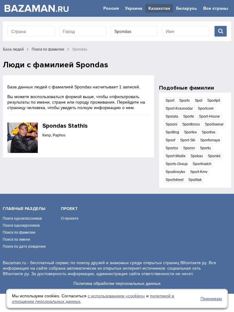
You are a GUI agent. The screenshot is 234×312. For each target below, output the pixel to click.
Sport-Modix (175, 156)
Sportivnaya (210, 140)
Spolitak (195, 180)
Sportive (208, 132)
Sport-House (209, 116)
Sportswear (214, 124)
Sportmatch (202, 164)
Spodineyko (175, 172)
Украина (133, 8)
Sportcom (206, 108)
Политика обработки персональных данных (117, 283)
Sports (184, 100)
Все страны (215, 8)
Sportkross (191, 124)
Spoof (170, 140)
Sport (169, 100)
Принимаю (211, 298)
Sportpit (213, 100)
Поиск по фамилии (48, 49)
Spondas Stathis (65, 125)
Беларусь (186, 8)
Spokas (196, 156)
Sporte (188, 116)
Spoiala (171, 116)
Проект (69, 208)
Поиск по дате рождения (24, 246)
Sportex (190, 132)
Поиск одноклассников (22, 218)
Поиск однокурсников (21, 225)
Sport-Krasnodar (179, 108)
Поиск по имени (16, 239)
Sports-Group (176, 164)
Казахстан (159, 8)
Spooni (171, 124)
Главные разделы (24, 208)
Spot (198, 100)
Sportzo (171, 148)
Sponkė (214, 156)
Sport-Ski (187, 140)
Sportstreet (174, 180)
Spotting (172, 132)
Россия (111, 8)
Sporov (189, 148)
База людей (13, 49)
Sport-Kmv (198, 172)
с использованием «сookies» (116, 295)
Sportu (205, 148)
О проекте (70, 218)
